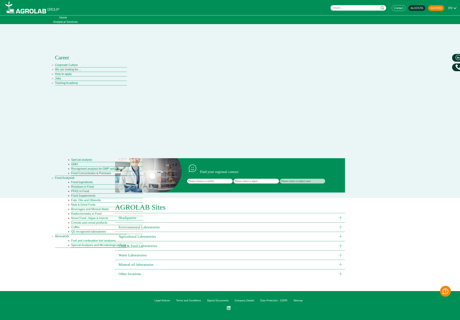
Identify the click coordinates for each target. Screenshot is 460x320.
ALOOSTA (417, 8)
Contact (398, 8)
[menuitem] (63, 17)
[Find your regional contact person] (445, 291)
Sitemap (298, 300)
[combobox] (358, 8)
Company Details (244, 300)
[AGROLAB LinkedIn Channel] (230, 308)
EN (450, 8)
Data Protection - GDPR (273, 300)
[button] (230, 217)
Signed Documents (218, 300)
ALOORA (436, 8)
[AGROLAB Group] (34, 14)
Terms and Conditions (188, 300)
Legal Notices (162, 300)
